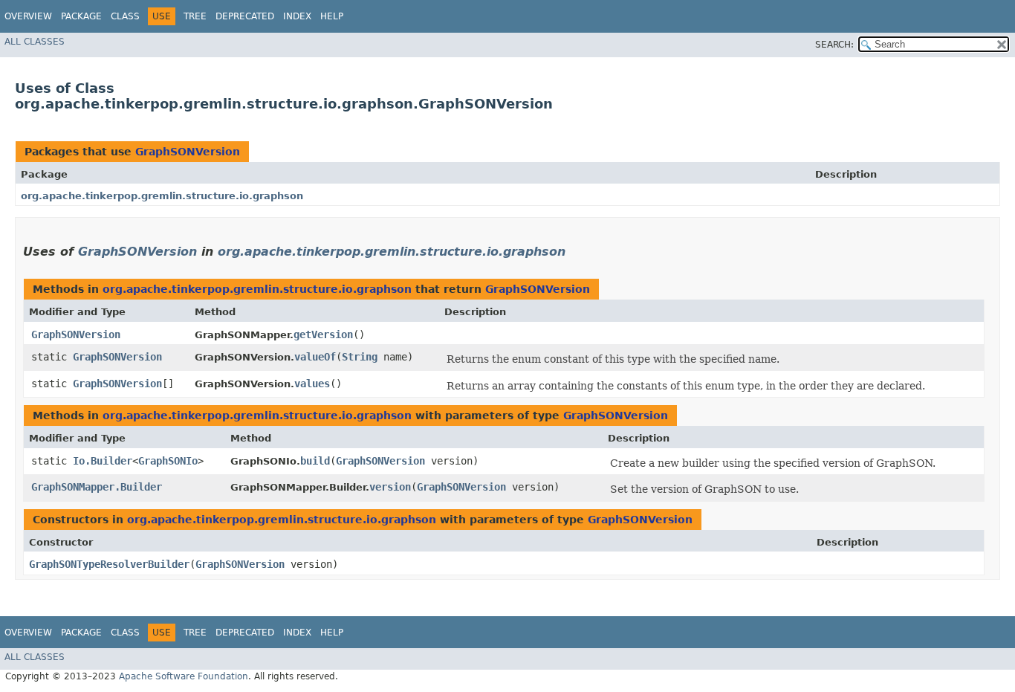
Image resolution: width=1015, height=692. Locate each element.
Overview (28, 16)
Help (331, 16)
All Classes (34, 41)
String (359, 357)
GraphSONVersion (187, 152)
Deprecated (244, 16)
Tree (195, 16)
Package (81, 16)
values (312, 383)
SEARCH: (834, 44)
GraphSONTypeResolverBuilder (109, 564)
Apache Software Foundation (183, 676)
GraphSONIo (168, 461)
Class (125, 16)
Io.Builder (102, 461)
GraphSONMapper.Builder (96, 487)
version (390, 487)
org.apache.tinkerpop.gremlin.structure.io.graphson (162, 195)
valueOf (315, 357)
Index (297, 16)
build (315, 461)
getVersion (323, 334)
